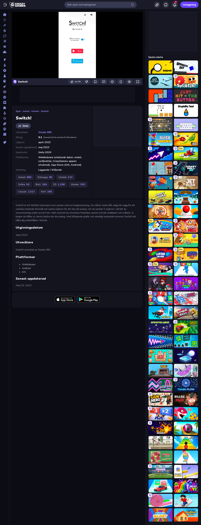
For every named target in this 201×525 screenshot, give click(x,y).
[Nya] (4, 25)
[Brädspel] (4, 75)
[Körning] (4, 91)
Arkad (26, 111)
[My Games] (166, 5)
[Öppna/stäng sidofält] (5, 4)
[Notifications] (174, 5)
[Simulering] (4, 113)
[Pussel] (4, 107)
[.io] (4, 81)
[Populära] (4, 30)
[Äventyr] (4, 70)
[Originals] (4, 41)
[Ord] (4, 102)
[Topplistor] (4, 51)
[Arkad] (4, 65)
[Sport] (4, 123)
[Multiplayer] (4, 46)
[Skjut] (4, 118)
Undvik (35, 111)
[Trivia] (4, 134)
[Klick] (4, 86)
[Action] (4, 59)
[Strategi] (4, 129)
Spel (18, 111)
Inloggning (189, 4)
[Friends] (157, 5)
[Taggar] (4, 142)
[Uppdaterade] (4, 36)
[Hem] (4, 14)
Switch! (45, 111)
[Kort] (4, 97)
